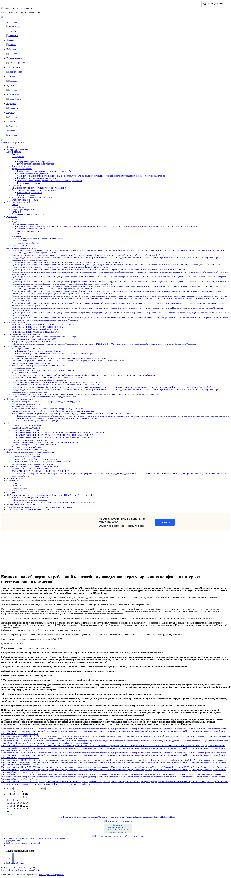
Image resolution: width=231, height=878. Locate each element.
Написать (165, 522)
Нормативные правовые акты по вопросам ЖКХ (34, 445)
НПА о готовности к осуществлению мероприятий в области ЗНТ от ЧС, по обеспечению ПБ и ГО (51, 495)
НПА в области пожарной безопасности (30, 497)
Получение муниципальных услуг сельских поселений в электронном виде (118, 828)
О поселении (12, 481)
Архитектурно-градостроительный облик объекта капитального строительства (48, 377)
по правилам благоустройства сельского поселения (35, 459)
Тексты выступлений (21, 166)
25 (11, 809)
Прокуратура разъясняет (17, 149)
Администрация (13, 152)
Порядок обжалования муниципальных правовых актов (37, 238)
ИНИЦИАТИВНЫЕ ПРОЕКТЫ (21, 505)
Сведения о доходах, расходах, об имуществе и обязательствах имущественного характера (53, 411)
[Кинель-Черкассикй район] (2, 8)
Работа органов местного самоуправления (36, 164)
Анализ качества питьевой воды (26, 447)
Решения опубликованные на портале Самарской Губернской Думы (150, 817)
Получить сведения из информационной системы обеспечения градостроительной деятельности (56, 385)
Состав (15, 154)
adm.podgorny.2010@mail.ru (51, 874)
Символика (17, 485)
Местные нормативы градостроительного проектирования (38, 365)
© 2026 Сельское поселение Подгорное (19, 868)
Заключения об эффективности (31, 229)
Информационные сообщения (25, 243)
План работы (18, 156)
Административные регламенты (21, 248)
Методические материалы (23, 406)
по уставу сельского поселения (26, 454)
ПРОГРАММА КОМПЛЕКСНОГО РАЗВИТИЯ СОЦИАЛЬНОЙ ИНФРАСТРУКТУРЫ (52, 437)
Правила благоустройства (23, 368)
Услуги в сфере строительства (25, 373)
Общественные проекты (23, 241)
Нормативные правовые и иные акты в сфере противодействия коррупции (46, 401)
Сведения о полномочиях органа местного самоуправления (39, 188)
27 (18, 809)
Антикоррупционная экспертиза (26, 404)
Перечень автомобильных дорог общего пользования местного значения (45, 442)
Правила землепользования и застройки (30, 356)
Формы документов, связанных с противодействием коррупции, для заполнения (49, 409)
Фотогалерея (17, 490)
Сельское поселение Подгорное (18, 8)
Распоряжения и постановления (26, 231)
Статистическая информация (25, 200)
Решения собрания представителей (28, 214)
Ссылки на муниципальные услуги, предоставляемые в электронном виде (40, 507)
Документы (11, 216)
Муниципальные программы (25, 224)
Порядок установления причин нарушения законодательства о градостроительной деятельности (56, 382)
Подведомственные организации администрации (34, 190)
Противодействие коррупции (19, 399)
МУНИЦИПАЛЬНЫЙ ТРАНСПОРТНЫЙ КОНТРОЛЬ (37, 327)
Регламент (16, 212)
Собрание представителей (18, 202)
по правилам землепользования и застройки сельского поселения (41, 461)
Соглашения (17, 236)
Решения (16, 233)
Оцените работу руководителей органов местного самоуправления (37, 838)
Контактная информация (28, 183)
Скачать (34, 733)
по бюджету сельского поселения (27, 457)
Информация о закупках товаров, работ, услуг (33, 197)
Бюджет (15, 221)
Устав (14, 219)
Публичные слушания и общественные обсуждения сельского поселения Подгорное (55, 353)
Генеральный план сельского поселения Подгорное (40, 351)
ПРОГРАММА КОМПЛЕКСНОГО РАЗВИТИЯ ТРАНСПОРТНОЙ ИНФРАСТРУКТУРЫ (70, 435)
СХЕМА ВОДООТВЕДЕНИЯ (25, 430)
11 (11, 803)
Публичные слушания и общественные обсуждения (30, 452)
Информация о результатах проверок (34, 161)
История (16, 483)
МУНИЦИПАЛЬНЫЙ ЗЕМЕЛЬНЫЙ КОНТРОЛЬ (35, 329)
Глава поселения (19, 488)
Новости (10, 147)
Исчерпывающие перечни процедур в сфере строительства (39, 380)
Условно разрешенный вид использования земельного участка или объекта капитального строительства (59, 358)
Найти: (9, 788)
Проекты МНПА (19, 245)
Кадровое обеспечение (22, 168)
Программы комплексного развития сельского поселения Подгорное (43, 370)
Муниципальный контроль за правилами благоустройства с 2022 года (44, 337)
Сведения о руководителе (29, 195)
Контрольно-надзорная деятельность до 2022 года (34, 341)
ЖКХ (8, 423)
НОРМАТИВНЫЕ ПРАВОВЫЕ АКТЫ (30, 469)
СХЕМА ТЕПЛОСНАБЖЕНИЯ (26, 425)
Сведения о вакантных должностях (33, 173)
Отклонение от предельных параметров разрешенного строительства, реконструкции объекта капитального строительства (68, 361)
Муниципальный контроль (18, 322)
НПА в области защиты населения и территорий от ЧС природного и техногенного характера (55, 502)
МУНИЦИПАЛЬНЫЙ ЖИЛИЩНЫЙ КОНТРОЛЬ (35, 332)
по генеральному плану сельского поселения (32, 464)
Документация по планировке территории (31, 363)
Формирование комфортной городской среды (27, 449)
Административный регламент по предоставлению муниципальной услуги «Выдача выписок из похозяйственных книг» (67, 262)
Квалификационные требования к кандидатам (38, 178)
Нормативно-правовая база (29, 192)
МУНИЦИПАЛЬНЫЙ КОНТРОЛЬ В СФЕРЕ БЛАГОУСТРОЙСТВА (44, 325)
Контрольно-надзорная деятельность (23, 334)
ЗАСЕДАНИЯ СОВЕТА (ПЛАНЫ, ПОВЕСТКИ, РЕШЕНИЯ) (40, 471)
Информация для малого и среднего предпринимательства (33, 466)
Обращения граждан (15, 493)
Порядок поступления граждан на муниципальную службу (44, 171)
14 (21, 803)
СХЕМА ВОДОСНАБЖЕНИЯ (26, 428)
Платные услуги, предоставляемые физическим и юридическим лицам (44, 397)
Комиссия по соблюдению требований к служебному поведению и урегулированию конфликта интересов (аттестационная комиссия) (73, 413)
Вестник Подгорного (16, 478)
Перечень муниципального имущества (29, 440)
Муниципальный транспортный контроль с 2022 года (36, 339)
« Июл (9, 814)
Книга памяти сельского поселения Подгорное (27, 509)
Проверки (16, 185)
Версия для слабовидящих (217, 4)
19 (14, 806)
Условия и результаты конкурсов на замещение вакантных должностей (49, 180)
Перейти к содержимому (12, 142)
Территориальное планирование (26, 349)
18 (11, 806)
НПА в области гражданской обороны (29, 500)
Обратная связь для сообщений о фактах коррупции (35, 421)
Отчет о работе (18, 159)
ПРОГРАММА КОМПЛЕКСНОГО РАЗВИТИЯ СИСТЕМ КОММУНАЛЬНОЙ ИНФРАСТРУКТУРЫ (71, 433)
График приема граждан (23, 209)
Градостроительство (15, 346)
